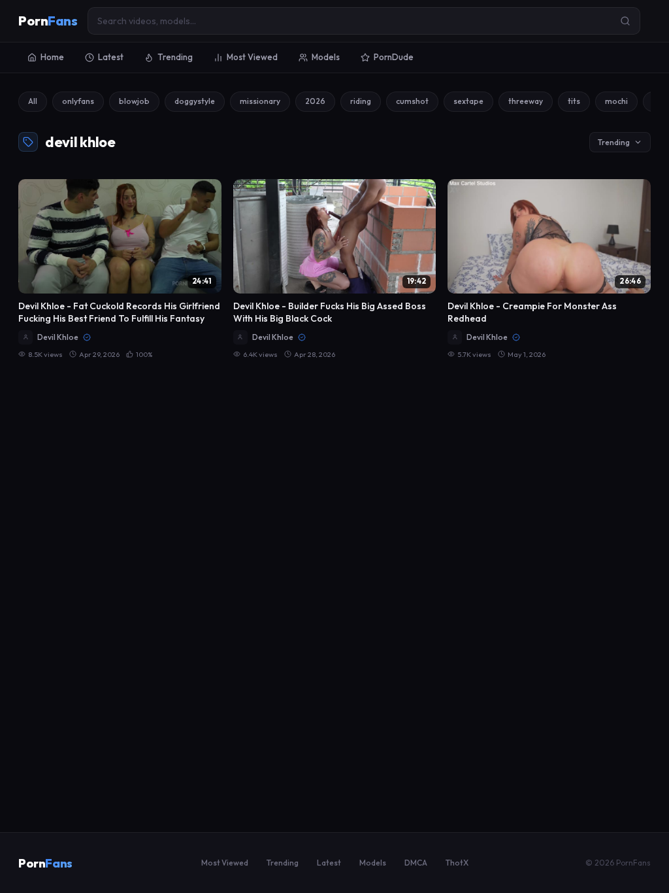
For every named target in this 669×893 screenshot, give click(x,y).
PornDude (394, 57)
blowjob (134, 101)
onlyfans (78, 101)
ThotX (457, 863)
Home (52, 57)
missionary (260, 101)
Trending (175, 57)
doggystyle (194, 101)
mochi (616, 101)
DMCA (415, 863)
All (32, 101)
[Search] (625, 21)
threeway (525, 101)
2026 (315, 101)
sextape (468, 101)
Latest (110, 57)
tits (574, 101)
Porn (47, 20)
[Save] (204, 196)
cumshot (412, 101)
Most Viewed (252, 57)
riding (360, 101)
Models (326, 57)
